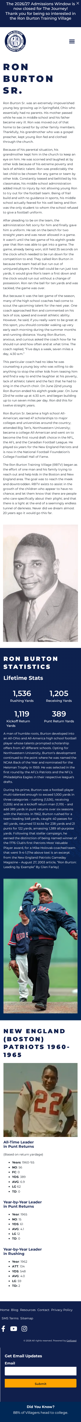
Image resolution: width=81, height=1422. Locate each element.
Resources (28, 1310)
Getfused (71, 1340)
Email (10, 1363)
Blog (14, 1310)
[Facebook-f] (3, 1329)
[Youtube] (14, 1329)
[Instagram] (24, 1329)
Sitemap (26, 1318)
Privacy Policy (62, 1310)
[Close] (78, 3)
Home (4, 1310)
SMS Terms (10, 1318)
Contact (43, 1310)
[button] (71, 41)
